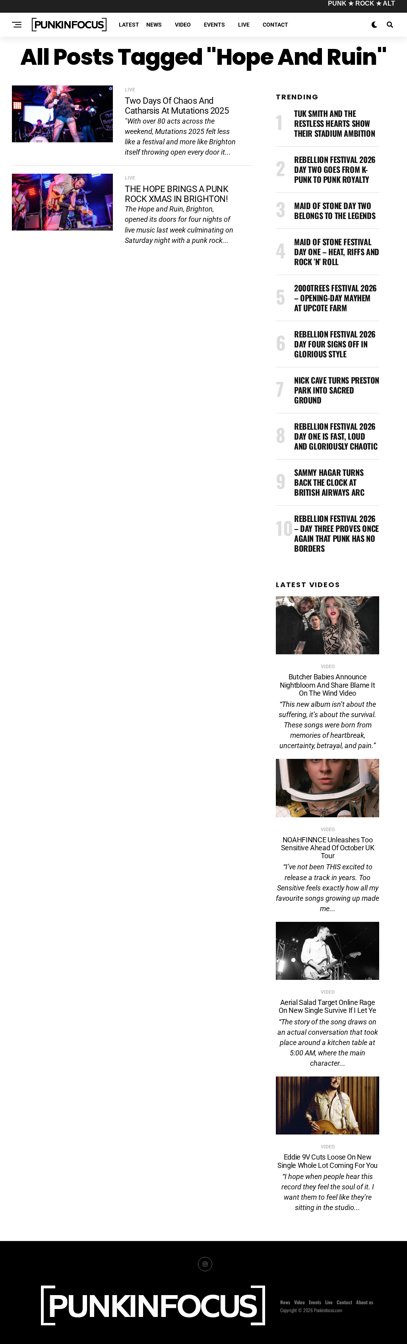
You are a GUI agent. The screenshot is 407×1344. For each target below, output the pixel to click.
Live (244, 24)
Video (183, 24)
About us (364, 1302)
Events (214, 24)
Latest (129, 24)
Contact (275, 24)
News (154, 24)
